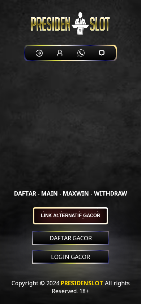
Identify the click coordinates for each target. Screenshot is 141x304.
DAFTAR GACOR (71, 238)
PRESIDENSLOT (82, 283)
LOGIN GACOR (70, 257)
